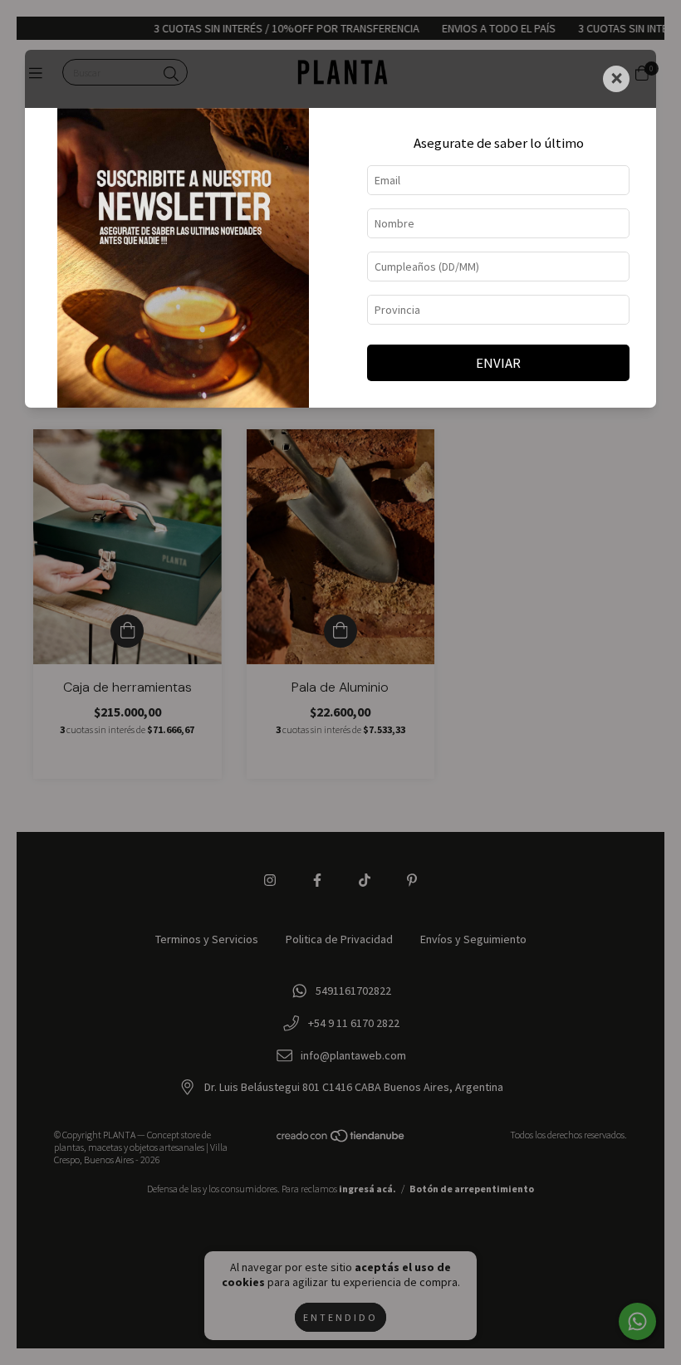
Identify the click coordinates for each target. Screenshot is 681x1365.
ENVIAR (498, 363)
